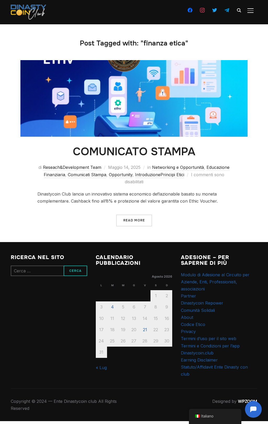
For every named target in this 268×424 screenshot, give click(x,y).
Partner (188, 296)
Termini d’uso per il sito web (208, 338)
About (187, 317)
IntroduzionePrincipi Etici (159, 174)
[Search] (239, 10)
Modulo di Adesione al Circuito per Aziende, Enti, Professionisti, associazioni (215, 281)
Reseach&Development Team (72, 167)
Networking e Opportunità (178, 167)
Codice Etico (193, 324)
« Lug (101, 367)
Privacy (188, 331)
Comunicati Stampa (87, 174)
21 (145, 329)
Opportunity (120, 174)
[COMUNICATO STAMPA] (134, 63)
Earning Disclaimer (199, 360)
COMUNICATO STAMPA (134, 152)
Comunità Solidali (198, 310)
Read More (134, 220)
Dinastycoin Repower (202, 303)
